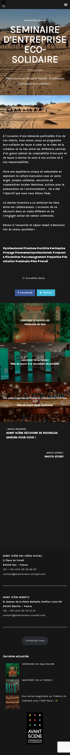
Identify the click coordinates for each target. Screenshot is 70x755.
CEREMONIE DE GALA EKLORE (38, 664)
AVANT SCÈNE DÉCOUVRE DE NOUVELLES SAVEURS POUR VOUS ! (32, 434)
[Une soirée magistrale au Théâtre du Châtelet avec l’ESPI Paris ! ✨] (12, 702)
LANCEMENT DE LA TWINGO (37, 680)
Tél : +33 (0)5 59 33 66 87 (19, 569)
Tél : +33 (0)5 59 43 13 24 (19, 610)
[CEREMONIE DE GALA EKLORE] (12, 670)
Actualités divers (35, 20)
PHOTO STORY (54, 455)
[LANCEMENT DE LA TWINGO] (12, 686)
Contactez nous (35, 640)
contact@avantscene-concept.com (24, 574)
